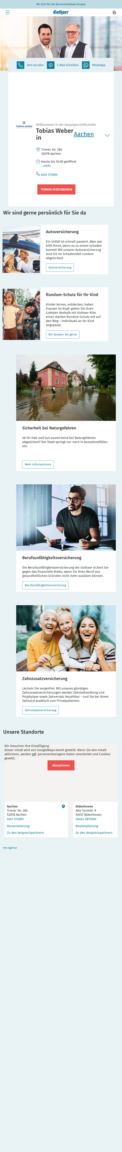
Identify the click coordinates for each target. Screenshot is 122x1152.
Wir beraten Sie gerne (62, 334)
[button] (114, 12)
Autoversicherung (59, 267)
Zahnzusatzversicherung (40, 710)
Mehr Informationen (38, 464)
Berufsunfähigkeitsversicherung (45, 585)
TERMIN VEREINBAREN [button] (56, 189)
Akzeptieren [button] (61, 765)
